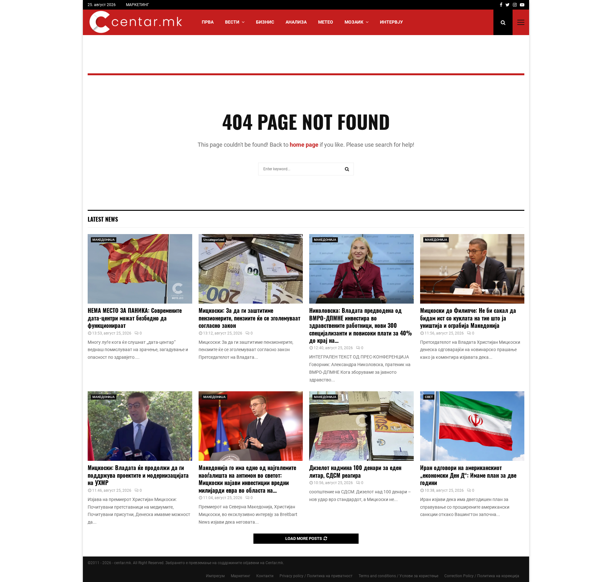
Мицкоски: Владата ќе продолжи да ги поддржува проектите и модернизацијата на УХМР (138, 475)
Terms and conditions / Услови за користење (398, 576)
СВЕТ (429, 397)
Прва (208, 22)
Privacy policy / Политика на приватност (316, 576)
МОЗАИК (354, 22)
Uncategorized (213, 239)
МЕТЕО (325, 22)
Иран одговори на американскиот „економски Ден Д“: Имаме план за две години (468, 475)
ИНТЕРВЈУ (391, 22)
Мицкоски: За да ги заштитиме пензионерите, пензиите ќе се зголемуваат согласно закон (249, 317)
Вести (232, 22)
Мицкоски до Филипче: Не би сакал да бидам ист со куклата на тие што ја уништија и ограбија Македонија (468, 317)
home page (304, 144)
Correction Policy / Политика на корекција (481, 576)
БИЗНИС (265, 22)
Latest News (103, 219)
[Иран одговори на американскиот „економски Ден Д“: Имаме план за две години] (472, 426)
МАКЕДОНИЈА (103, 239)
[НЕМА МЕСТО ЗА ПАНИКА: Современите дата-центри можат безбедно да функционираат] (140, 269)
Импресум (215, 576)
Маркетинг (240, 576)
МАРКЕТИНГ (137, 5)
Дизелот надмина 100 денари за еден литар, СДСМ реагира (355, 471)
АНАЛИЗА (296, 22)
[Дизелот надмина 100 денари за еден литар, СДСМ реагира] (361, 426)
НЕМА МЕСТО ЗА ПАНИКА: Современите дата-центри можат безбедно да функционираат (135, 317)
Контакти (264, 576)
